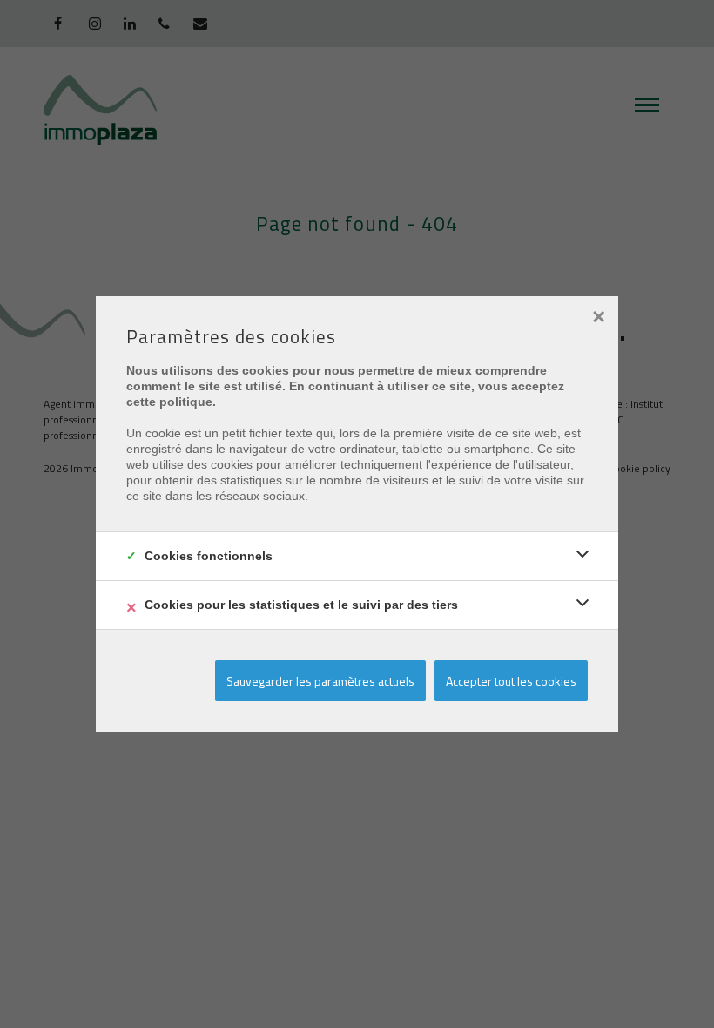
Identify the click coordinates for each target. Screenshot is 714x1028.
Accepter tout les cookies (511, 681)
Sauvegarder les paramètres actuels (320, 681)
